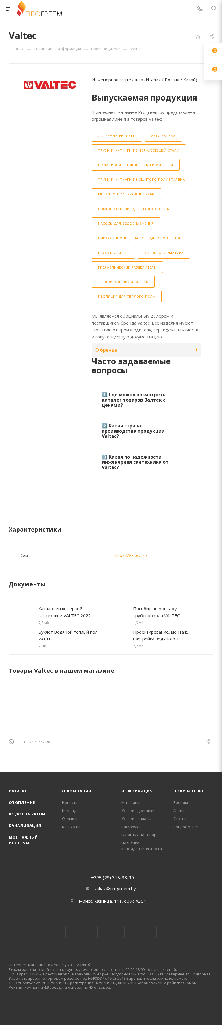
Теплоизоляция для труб (123, 282)
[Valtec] (50, 85)
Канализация (25, 825)
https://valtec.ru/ (130, 555)
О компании (77, 791)
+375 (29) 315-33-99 (112, 877)
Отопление (22, 802)
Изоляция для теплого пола (126, 296)
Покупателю (188, 791)
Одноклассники (133, 932)
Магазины (130, 802)
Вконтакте (59, 932)
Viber (148, 932)
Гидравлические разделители (127, 267)
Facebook (74, 932)
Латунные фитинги (117, 135)
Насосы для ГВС (113, 252)
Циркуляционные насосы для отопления (139, 238)
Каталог (19, 791)
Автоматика (163, 135)
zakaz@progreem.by (115, 888)
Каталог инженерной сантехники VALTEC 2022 (64, 612)
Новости (70, 802)
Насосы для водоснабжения (126, 223)
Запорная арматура (164, 252)
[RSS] (198, 36)
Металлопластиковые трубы (126, 194)
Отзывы (69, 818)
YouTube (118, 932)
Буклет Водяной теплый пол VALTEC (67, 635)
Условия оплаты (136, 818)
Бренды (180, 802)
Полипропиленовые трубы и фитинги (135, 165)
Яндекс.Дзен (162, 932)
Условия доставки (138, 810)
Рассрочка (131, 826)
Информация (137, 791)
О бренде (106, 349)
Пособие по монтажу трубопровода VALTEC (156, 612)
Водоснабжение (28, 814)
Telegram (103, 932)
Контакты (71, 826)
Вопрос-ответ (186, 826)
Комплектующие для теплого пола (133, 209)
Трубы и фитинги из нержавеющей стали (139, 150)
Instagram (89, 932)
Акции (179, 810)
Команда (70, 810)
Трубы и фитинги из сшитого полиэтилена (141, 179)
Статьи (180, 818)
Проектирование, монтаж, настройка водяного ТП (160, 635)
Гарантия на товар (138, 834)
